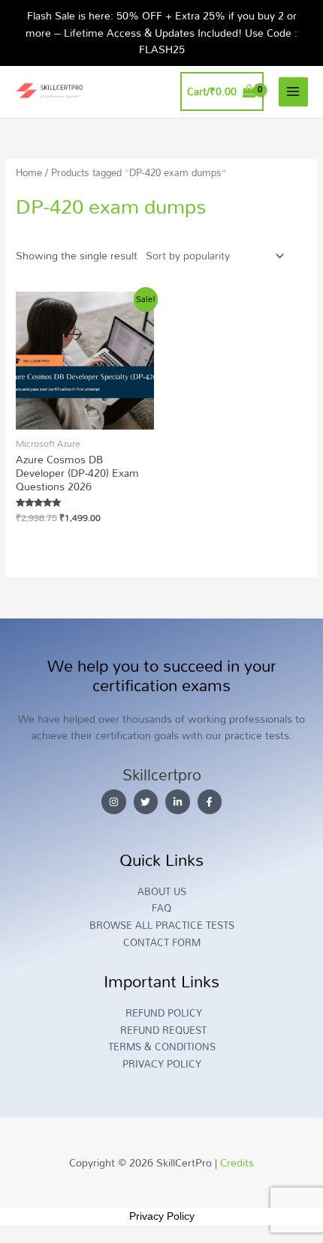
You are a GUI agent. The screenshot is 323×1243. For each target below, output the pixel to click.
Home (29, 172)
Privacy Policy (162, 1216)
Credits (237, 1162)
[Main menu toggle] (293, 91)
